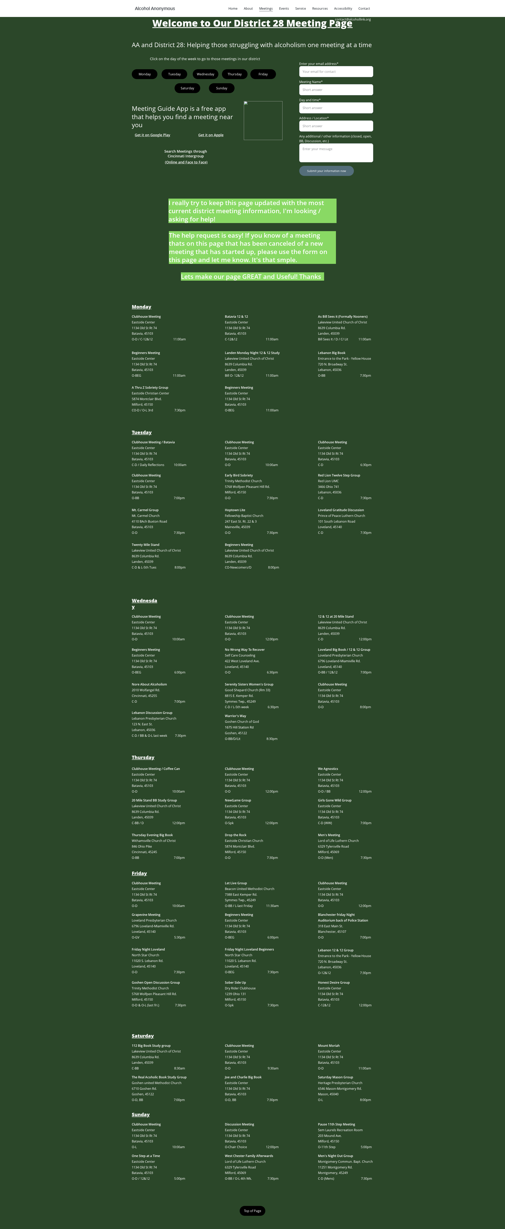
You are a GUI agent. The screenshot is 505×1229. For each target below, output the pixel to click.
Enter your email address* (319, 64)
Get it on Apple (211, 135)
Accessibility (343, 8)
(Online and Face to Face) (186, 162)
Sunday (221, 88)
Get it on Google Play (152, 135)
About (248, 8)
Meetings (266, 8)
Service (300, 8)
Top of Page (252, 1211)
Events (284, 8)
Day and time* (310, 100)
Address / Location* (314, 118)
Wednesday (205, 74)
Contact (364, 8)
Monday (145, 74)
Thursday (235, 74)
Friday (263, 74)
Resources (320, 8)
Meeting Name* (311, 82)
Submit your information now (326, 171)
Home (233, 8)
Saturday (187, 88)
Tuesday (174, 74)
